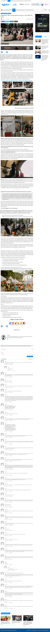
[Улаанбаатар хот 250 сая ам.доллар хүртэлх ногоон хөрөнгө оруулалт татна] (38, 52)
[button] (33, 4)
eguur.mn (15, 630)
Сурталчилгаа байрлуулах (45, 630)
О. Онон (8, 335)
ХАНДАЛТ (45, 36)
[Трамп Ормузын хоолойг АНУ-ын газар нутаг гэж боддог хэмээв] (38, 47)
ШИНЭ (38, 36)
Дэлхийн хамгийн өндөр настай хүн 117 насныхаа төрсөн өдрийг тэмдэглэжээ (21, 0)
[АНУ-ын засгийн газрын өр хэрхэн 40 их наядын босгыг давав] (17, 618)
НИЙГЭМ (5, 13)
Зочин (12, 368)
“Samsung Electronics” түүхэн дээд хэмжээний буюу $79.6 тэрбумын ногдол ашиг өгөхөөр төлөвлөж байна (44, 57)
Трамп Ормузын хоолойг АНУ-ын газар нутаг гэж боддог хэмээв (44, 47)
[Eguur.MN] (9, 5)
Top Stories (2, 13)
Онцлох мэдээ (17, 329)
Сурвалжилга (9, 13)
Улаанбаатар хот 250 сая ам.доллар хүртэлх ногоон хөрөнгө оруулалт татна (45, 51)
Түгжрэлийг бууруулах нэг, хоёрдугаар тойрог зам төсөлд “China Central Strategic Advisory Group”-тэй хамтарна (45, 41)
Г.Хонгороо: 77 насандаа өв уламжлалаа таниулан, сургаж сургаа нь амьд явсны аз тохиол (5, 622)
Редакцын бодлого (34, 630)
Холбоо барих (40, 630)
